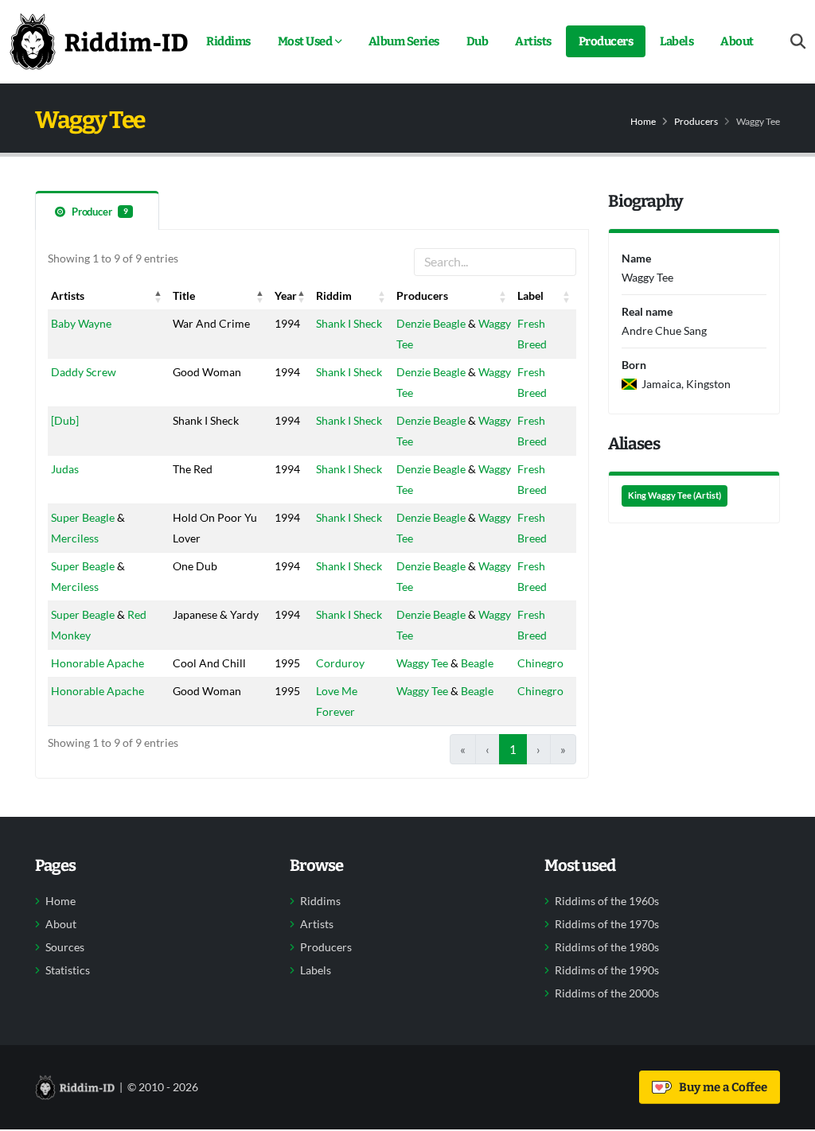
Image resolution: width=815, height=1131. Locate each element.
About (737, 41)
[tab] (97, 210)
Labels (676, 41)
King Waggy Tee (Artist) (674, 495)
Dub (477, 41)
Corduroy (340, 663)
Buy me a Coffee (720, 1087)
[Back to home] (99, 41)
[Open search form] (797, 41)
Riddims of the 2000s (607, 993)
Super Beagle (83, 517)
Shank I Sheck (349, 323)
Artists (533, 41)
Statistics (67, 970)
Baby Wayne (81, 323)
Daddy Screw (83, 372)
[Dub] (65, 420)
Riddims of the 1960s (607, 901)
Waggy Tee (422, 663)
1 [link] (513, 749)
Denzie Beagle (431, 323)
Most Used (305, 41)
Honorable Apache (97, 663)
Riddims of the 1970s (607, 924)
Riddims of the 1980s (607, 947)
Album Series (404, 41)
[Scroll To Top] (787, 1113)
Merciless (75, 538)
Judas (65, 469)
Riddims (228, 41)
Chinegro (540, 663)
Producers (606, 41)
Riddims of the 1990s (607, 970)
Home (643, 121)
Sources (64, 947)
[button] (158, 296)
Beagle (477, 663)
